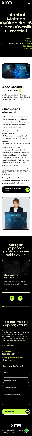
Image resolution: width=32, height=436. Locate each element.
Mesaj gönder (9, 411)
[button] (12, 298)
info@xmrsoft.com (9, 360)
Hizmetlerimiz (13, 43)
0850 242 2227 (8, 354)
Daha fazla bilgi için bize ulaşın (13, 190)
